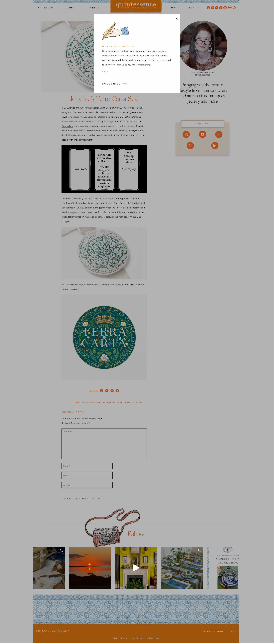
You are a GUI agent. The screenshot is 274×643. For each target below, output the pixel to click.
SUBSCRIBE (111, 84)
